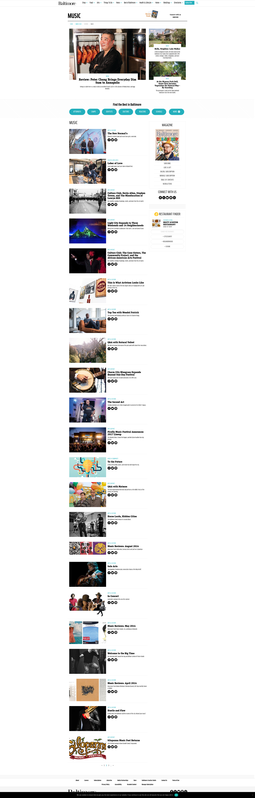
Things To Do (108, 3)
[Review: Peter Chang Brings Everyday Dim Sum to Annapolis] (107, 54)
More (175, 112)
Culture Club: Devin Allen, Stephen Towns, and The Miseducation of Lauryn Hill (126, 195)
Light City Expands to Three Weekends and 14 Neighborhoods (126, 224)
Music (107, 76)
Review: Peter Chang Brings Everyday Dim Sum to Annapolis (107, 81)
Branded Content (131, 784)
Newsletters (167, 184)
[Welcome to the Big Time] (87, 661)
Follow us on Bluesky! (175, 17)
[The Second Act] (87, 410)
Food (91, 3)
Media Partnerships (122, 780)
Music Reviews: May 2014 (122, 626)
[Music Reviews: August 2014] (87, 548)
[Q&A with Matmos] (87, 494)
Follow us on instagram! (177, 17)
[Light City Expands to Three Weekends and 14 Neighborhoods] (87, 230)
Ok (176, 795)
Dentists (109, 112)
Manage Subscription (167, 176)
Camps (93, 112)
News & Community (113, 458)
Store (135, 780)
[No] (253, 795)
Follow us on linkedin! (176, 17)
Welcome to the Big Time (121, 653)
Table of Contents (167, 180)
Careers (86, 780)
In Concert (113, 596)
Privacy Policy (105, 784)
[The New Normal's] (87, 141)
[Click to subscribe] (151, 14)
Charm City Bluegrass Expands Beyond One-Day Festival (124, 373)
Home (157, 3)
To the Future (115, 462)
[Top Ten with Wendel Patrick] (87, 320)
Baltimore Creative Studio (149, 780)
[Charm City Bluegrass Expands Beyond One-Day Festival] (87, 380)
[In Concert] (87, 604)
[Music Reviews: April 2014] (87, 690)
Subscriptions (97, 780)
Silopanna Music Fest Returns (124, 740)
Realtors (142, 112)
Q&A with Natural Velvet (121, 342)
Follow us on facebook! (173, 17)
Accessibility (118, 784)
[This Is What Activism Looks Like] (87, 290)
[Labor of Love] (87, 171)
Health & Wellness (113, 160)
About (77, 780)
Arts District (111, 190)
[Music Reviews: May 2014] (87, 633)
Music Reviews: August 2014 (123, 546)
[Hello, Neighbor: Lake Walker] (167, 38)
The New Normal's (118, 133)
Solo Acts (113, 566)
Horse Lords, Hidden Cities (122, 516)
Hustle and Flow (116, 710)
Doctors (126, 112)
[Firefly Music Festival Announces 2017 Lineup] (87, 439)
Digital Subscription (167, 172)
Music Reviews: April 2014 (122, 683)
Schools (159, 112)
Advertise (109, 780)
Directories (177, 3)
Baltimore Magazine (67, 3)
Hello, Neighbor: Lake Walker (167, 49)
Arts (98, 3)
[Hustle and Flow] (87, 718)
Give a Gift (167, 168)
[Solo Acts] (87, 574)
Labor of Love (115, 163)
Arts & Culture (112, 130)
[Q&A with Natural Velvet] (87, 350)
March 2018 (78, 24)
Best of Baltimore (129, 3)
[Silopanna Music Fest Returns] (87, 748)
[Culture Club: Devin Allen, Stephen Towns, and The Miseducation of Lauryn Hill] (87, 201)
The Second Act (116, 402)
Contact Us (164, 780)
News (118, 3)
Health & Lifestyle (145, 3)
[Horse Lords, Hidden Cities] (87, 524)
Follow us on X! (174, 17)
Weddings (166, 3)
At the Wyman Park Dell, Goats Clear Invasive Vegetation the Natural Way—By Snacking (167, 85)
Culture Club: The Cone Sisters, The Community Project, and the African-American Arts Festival (127, 255)
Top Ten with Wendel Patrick (123, 312)
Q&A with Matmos (117, 486)
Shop (84, 3)
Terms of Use (175, 780)
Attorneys (77, 112)
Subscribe (188, 3)
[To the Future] (87, 467)
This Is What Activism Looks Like (126, 282)
